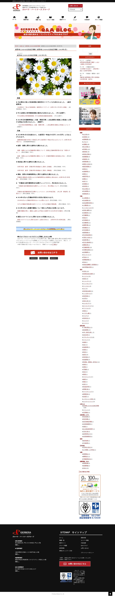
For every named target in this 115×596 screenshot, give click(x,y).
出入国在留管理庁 (88, 429)
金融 (84, 342)
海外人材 (85, 301)
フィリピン (86, 286)
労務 (81, 196)
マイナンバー (87, 376)
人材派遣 (85, 198)
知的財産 (85, 347)
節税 (84, 169)
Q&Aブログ (84, 545)
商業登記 (85, 454)
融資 (84, 379)
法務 (81, 452)
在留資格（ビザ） (85, 415)
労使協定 (85, 220)
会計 (84, 181)
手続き (85, 257)
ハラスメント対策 (88, 399)
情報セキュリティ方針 (65, 550)
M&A (84, 468)
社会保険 (85, 200)
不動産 (85, 369)
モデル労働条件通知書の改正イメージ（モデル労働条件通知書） (37, 204)
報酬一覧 (62, 540)
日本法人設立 (87, 447)
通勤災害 (85, 244)
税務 (81, 132)
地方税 (85, 186)
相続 (84, 381)
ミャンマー (86, 281)
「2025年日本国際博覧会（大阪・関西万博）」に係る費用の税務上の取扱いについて (43, 125)
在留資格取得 (87, 436)
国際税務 (85, 139)
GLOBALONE (85, 472)
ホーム (61, 537)
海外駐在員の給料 (88, 273)
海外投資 (85, 296)
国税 (84, 174)
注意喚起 (85, 412)
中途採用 (85, 443)
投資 (84, 352)
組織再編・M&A (84, 461)
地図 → (17, 544)
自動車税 (85, 171)
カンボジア (86, 303)
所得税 (85, 149)
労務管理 (85, 212)
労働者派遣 (86, 247)
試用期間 (85, 252)
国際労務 (85, 225)
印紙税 (85, 184)
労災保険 (85, 230)
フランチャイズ (87, 337)
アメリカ (85, 308)
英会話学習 (86, 386)
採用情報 (62, 548)
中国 (84, 271)
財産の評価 (86, 154)
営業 (84, 349)
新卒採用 (85, 440)
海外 (81, 269)
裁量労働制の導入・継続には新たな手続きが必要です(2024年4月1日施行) (40, 211)
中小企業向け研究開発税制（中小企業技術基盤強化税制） (35, 116)
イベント (85, 410)
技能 (84, 426)
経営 (84, 354)
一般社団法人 (87, 327)
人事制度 (85, 205)
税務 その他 (86, 164)
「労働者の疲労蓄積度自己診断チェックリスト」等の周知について (38, 186)
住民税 (85, 137)
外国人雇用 (86, 210)
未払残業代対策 (87, 203)
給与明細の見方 (87, 267)
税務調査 (85, 156)
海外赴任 (85, 318)
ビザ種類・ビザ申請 (88, 449)
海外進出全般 (87, 291)
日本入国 (85, 431)
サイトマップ (79, 532)
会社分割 (85, 335)
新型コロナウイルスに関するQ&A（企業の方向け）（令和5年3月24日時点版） (41, 219)
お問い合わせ (85, 548)
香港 (84, 278)
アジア (85, 315)
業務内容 (83, 537)
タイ (84, 288)
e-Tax (84, 141)
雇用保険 (85, 232)
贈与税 (85, 151)
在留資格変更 (87, 424)
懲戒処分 (85, 227)
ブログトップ (43, 258)
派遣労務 (85, 240)
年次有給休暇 (87, 235)
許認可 (85, 396)
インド (85, 320)
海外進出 (85, 357)
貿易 (84, 374)
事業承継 (85, 161)
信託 (84, 384)
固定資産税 (86, 166)
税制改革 (85, 193)
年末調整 (85, 191)
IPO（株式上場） (87, 332)
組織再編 (85, 465)
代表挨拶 (83, 543)
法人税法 (85, 188)
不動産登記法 (87, 459)
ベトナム (85, 276)
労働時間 (85, 222)
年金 (84, 262)
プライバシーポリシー (87, 552)
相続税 (85, 159)
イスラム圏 (86, 313)
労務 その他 (86, 237)
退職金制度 (86, 259)
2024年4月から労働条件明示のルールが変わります (33, 200)
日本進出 (82, 445)
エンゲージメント (88, 401)
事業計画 (85, 389)
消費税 (85, 144)
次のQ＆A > (54, 258)
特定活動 (85, 419)
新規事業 (85, 330)
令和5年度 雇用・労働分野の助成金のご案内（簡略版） (35, 170)
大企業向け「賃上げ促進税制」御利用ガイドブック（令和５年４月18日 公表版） (42, 107)
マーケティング (87, 391)
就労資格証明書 (87, 421)
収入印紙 (85, 146)
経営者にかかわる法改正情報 (91, 405)
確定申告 (85, 176)
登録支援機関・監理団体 (90, 264)
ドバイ (85, 323)
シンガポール (87, 293)
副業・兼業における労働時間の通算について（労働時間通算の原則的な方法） (41, 156)
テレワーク (86, 254)
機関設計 (85, 456)
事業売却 (85, 394)
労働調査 (85, 215)
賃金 (84, 217)
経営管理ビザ (87, 434)
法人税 (85, 134)
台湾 (84, 298)
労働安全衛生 (87, 249)
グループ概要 (63, 545)
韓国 (84, 311)
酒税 (84, 179)
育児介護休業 (87, 242)
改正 (84, 372)
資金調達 (85, 359)
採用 (81, 439)
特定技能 (85, 416)
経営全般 (82, 325)
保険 (84, 367)
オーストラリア (87, 306)
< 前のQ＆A (33, 258)
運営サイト (62, 543)
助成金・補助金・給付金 (90, 362)
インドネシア (87, 283)
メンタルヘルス (87, 207)
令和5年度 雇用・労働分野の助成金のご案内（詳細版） (35, 166)
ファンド (85, 339)
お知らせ (82, 404)
